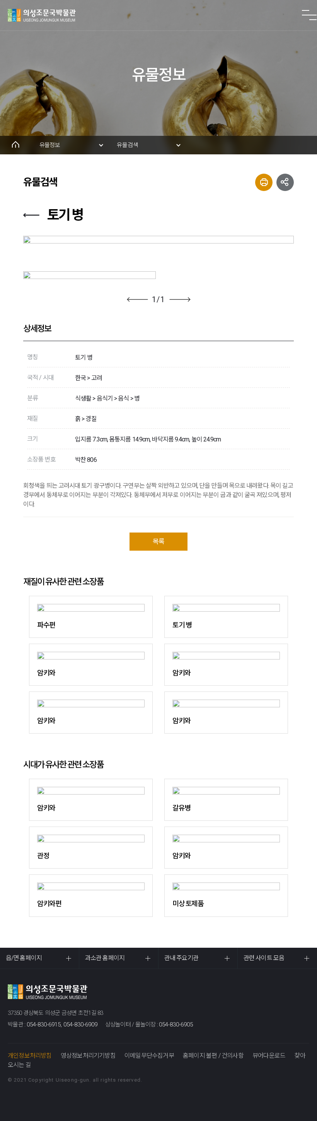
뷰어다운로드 (268, 1055)
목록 (158, 541)
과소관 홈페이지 (104, 958)
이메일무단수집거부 (149, 1055)
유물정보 (49, 145)
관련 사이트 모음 (264, 958)
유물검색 (127, 145)
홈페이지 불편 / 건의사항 (213, 1055)
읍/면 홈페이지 (24, 958)
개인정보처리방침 (30, 1055)
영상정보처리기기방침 (88, 1055)
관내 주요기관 (181, 958)
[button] (137, 299)
